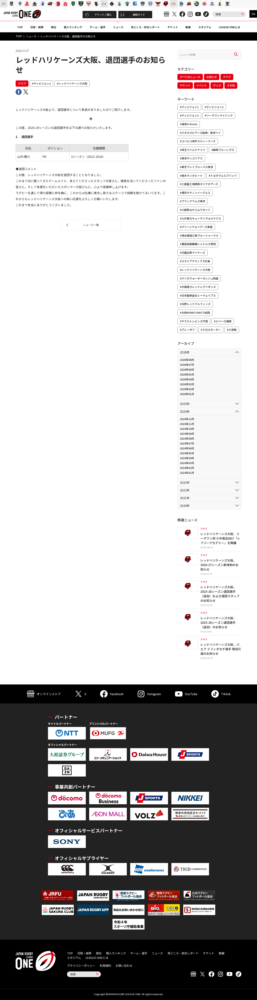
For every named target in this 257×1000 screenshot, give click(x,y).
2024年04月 (187, 458)
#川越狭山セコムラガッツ (195, 210)
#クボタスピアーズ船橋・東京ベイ (200, 133)
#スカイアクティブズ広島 (195, 261)
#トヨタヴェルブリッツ (223, 175)
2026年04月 (187, 379)
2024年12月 (187, 419)
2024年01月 (187, 473)
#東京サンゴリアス (191, 158)
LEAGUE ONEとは (229, 27)
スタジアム (204, 27)
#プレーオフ (187, 330)
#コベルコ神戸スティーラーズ (197, 141)
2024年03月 (187, 463)
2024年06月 (187, 448)
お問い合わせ (124, 965)
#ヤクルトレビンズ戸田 (194, 321)
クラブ (22, 83)
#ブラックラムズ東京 (192, 201)
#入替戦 (231, 330)
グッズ (217, 85)
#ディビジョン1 (189, 107)
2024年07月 (187, 443)
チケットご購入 (103, 14)
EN (253, 14)
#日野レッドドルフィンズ (195, 304)
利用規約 (105, 965)
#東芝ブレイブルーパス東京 (196, 167)
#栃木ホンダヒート (191, 175)
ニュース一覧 (91, 225)
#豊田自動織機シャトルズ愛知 (198, 244)
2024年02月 (187, 468)
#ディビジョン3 (189, 115)
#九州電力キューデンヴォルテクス (200, 218)
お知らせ (211, 77)
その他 (231, 85)
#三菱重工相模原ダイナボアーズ (199, 184)
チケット (172, 27)
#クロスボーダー (211, 330)
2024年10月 (187, 429)
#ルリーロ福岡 (222, 321)
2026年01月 (187, 394)
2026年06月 (187, 369)
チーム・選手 (98, 27)
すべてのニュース (190, 77)
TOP (20, 27)
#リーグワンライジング (219, 115)
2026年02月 (187, 389)
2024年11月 (187, 424)
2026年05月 (187, 374)
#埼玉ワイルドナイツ (192, 150)
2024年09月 (187, 433)
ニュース (118, 27)
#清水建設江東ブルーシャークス (199, 235)
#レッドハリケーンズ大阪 (72, 83)
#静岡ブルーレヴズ (222, 150)
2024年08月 (187, 438)
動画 (188, 27)
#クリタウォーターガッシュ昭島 (199, 278)
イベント (201, 85)
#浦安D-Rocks (188, 124)
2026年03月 (187, 384)
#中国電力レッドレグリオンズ (198, 287)
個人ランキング (73, 27)
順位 (53, 27)
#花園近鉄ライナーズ (192, 252)
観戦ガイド (139, 14)
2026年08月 (187, 360)
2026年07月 (187, 364)
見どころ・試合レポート (145, 27)
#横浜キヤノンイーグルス (195, 193)
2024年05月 (187, 453)
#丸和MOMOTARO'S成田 (195, 312)
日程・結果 (36, 27)
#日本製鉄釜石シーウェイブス (198, 295)
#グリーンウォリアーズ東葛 (196, 227)
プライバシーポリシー (81, 965)
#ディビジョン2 (41, 83)
